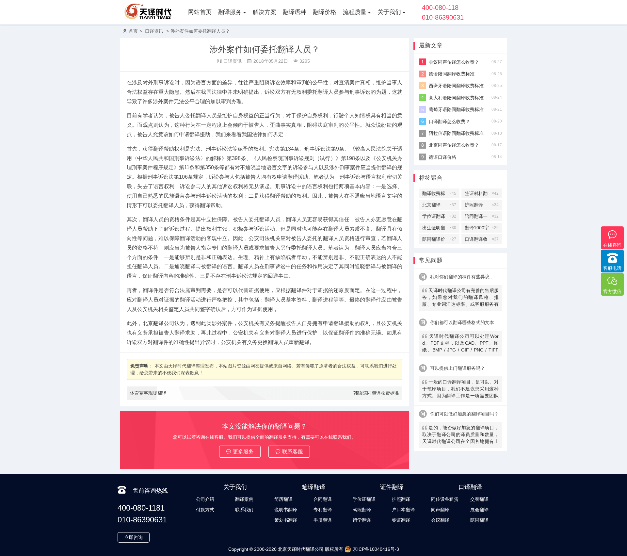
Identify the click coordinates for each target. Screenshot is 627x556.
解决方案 (264, 12)
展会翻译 (479, 509)
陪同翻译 (479, 520)
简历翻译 (283, 499)
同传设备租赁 (444, 499)
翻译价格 (324, 12)
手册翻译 (323, 520)
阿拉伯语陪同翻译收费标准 (456, 133)
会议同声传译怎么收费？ (454, 62)
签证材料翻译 (482, 194)
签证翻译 (401, 520)
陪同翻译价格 (439, 240)
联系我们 (244, 509)
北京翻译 (439, 204)
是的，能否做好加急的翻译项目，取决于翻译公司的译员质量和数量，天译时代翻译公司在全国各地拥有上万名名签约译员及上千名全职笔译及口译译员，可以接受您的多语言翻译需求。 (460, 435)
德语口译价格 (442, 157)
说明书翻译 (285, 509)
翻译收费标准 (439, 194)
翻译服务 (230, 12)
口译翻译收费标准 (482, 240)
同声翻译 (440, 509)
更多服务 (243, 451)
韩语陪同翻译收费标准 (376, 393)
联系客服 (292, 451)
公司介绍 (205, 499)
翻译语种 (294, 12)
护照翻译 (482, 204)
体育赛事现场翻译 (148, 393)
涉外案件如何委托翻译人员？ (200, 31)
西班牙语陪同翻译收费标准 (456, 85)
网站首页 (200, 12)
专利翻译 (323, 509)
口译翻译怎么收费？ (449, 121)
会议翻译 (440, 520)
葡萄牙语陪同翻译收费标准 (456, 109)
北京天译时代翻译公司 (301, 549)
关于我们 (389, 12)
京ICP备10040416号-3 (376, 549)
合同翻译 (323, 499)
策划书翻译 (285, 520)
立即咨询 (133, 537)
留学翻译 (362, 520)
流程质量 (354, 12)
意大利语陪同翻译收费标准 (456, 97)
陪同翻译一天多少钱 (482, 217)
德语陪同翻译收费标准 (451, 73)
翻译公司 (163, 323)
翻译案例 (244, 499)
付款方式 (205, 509)
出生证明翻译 (439, 229)
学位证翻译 (439, 216)
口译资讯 (154, 31)
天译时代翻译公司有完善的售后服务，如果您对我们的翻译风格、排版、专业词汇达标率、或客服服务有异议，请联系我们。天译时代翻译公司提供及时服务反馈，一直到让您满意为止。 (460, 298)
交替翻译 (479, 499)
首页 (133, 31)
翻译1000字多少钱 (482, 229)
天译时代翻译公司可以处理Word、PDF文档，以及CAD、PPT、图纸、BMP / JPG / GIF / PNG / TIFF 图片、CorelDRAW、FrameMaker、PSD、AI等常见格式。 (460, 344)
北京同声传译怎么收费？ (454, 145)
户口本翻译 (403, 509)
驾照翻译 (362, 509)
